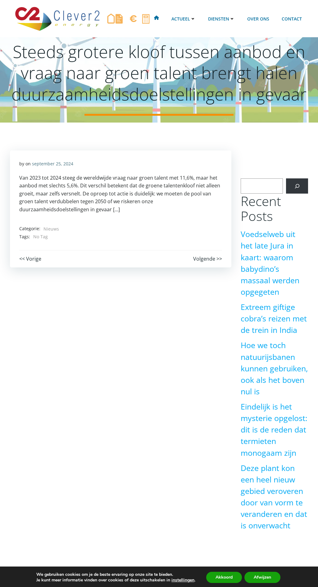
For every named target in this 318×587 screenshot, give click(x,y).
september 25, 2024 (52, 164)
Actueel (180, 19)
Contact (292, 19)
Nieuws (51, 229)
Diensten (218, 19)
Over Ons (258, 19)
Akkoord (224, 577)
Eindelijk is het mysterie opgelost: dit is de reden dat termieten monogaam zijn (274, 429)
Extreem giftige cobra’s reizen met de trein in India (274, 318)
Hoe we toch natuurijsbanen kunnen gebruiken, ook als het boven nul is (274, 368)
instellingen (182, 580)
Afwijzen (262, 577)
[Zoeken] (297, 186)
